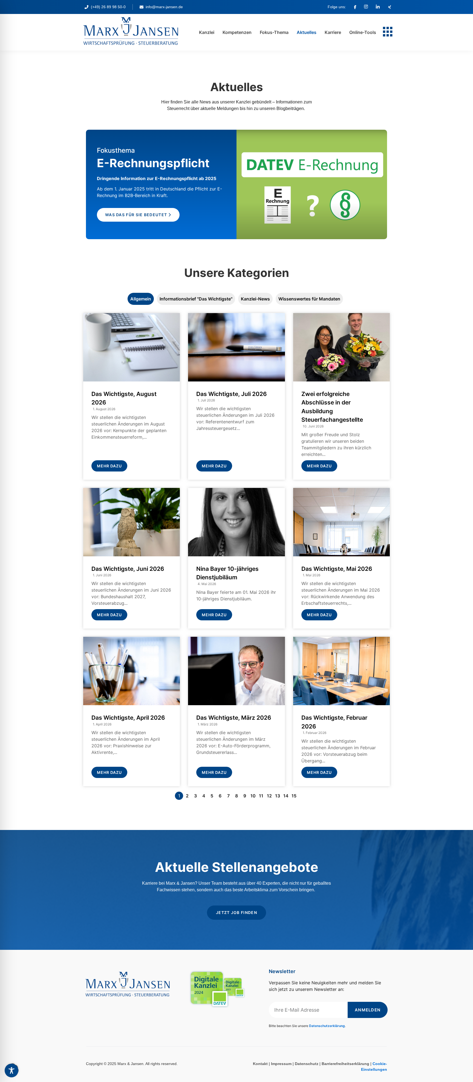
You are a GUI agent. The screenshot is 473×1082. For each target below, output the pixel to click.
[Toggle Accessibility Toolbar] (11, 1070)
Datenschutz (306, 1063)
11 (261, 796)
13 (277, 796)
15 (294, 796)
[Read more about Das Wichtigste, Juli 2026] (236, 396)
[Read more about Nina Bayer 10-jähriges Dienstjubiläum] (236, 558)
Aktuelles (306, 32)
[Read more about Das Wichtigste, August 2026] (131, 396)
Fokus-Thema (274, 32)
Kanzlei (206, 32)
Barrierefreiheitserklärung (345, 1063)
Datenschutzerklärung (327, 1026)
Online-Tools (362, 32)
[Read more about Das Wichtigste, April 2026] (131, 711)
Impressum (281, 1063)
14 (286, 796)
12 (269, 796)
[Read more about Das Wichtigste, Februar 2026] (341, 711)
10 (253, 796)
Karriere (333, 32)
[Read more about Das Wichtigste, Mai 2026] (341, 558)
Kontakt (260, 1063)
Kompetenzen (237, 32)
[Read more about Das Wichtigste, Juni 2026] (131, 558)
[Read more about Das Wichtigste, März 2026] (236, 711)
